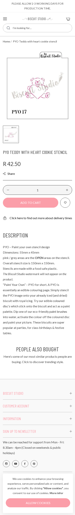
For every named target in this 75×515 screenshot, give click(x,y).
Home (6, 41)
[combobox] (37, 28)
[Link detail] (6, 463)
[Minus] (8, 190)
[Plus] (67, 190)
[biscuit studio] (37, 18)
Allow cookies (38, 503)
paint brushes (58, 311)
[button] (65, 203)
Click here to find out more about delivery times (41, 218)
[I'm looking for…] (8, 28)
